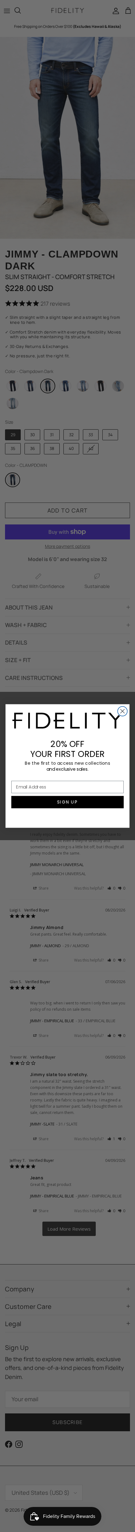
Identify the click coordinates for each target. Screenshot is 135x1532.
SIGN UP (67, 802)
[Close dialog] (122, 711)
